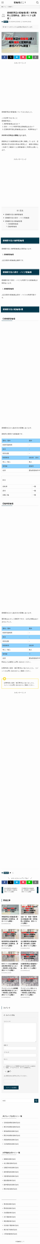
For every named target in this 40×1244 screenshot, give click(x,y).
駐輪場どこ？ (20, 3)
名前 (6, 1045)
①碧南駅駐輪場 (13, 224)
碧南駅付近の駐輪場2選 (13, 221)
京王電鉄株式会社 (10, 1217)
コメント (7, 1021)
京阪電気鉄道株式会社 (11, 1176)
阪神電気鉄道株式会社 (11, 1185)
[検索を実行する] (36, 1101)
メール (6, 1052)
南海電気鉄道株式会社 (11, 1172)
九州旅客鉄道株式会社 (11, 1144)
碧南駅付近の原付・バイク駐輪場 (17, 218)
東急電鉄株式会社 (10, 1221)
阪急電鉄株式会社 (10, 1180)
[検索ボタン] (37, 2)
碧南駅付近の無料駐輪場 (14, 214)
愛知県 (6, 21)
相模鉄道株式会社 (10, 1159)
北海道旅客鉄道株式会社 (12, 1122)
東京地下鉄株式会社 (10, 1229)
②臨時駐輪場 (12, 226)
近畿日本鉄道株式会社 (11, 1167)
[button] (4, 57)
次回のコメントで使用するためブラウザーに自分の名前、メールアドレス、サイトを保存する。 (20, 1066)
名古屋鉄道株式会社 (10, 1163)
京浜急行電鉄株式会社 (11, 1225)
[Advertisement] (20, 84)
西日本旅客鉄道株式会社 (12, 1135)
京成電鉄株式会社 (10, 1212)
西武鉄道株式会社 (10, 1208)
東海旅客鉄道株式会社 (11, 1131)
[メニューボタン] (2, 2)
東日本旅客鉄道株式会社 (12, 1127)
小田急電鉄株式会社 (10, 1234)
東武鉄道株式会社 (10, 1204)
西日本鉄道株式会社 (10, 1189)
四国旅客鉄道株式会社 (11, 1140)
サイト (6, 1059)
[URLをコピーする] (35, 57)
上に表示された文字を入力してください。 (16, 1076)
